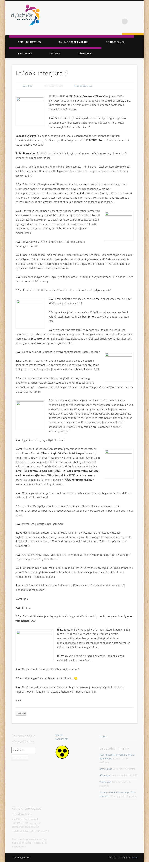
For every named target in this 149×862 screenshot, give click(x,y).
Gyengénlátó (61, 739)
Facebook (125, 14)
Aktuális (22, 713)
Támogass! (85, 54)
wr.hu (135, 858)
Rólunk (55, 54)
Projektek (25, 54)
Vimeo (139, 14)
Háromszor (105, 775)
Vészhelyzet (105, 782)
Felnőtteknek (115, 42)
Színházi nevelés (29, 42)
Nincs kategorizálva (83, 86)
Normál (59, 735)
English (103, 736)
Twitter (132, 14)
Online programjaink (73, 42)
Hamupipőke (105, 769)
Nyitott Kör (28, 86)
